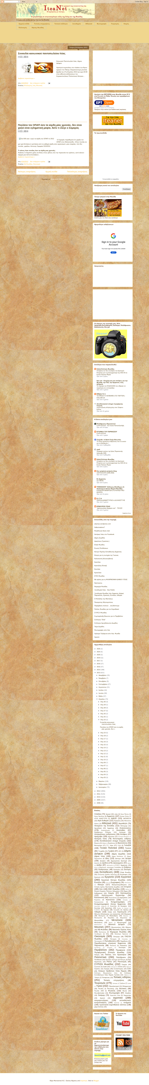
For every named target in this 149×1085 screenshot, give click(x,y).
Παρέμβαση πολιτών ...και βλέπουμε (106, 606)
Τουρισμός (115, 24)
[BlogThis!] (21, 57)
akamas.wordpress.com (102, 524)
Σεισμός (124, 964)
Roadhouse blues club (102, 531)
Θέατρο (101, 885)
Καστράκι (125, 900)
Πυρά (115, 959)
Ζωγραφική (115, 882)
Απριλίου (102, 699)
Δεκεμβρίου (103, 675)
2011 (98, 794)
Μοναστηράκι (121, 922)
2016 (99, 664)
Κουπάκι (97, 569)
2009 (99, 800)
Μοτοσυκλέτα (97, 924)
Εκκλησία (116, 869)
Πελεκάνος (123, 945)
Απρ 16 (103, 742)
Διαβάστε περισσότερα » (26, 78)
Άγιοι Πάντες (125, 814)
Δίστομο (118, 858)
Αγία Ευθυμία (103, 821)
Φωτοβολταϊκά (99, 993)
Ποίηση (96, 955)
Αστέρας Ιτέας (100, 839)
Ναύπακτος (98, 583)
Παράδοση (124, 941)
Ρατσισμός (122, 962)
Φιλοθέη (100, 988)
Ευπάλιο (97, 882)
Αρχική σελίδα (24, 24)
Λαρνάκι (106, 910)
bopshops (84, 1080)
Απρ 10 (103, 759)
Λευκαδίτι (117, 910)
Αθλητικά (88, 24)
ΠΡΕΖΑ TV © (101, 394)
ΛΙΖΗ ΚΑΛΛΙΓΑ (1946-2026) (105, 473)
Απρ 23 (103, 733)
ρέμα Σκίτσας (98, 1007)
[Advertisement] (56, 38)
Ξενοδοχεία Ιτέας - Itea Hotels (104, 590)
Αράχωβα (98, 836)
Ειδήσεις (127, 867)
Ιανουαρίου (103, 787)
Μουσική (39, 85)
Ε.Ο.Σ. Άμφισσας (121, 865)
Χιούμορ (101, 995)
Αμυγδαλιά (98, 828)
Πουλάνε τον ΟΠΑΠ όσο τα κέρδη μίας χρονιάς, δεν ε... (111, 728)
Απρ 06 (103, 768)
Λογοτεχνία (121, 912)
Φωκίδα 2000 (99, 991)
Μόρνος (128, 927)
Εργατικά (126, 876)
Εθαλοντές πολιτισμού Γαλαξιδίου (110, 867)
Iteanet (108, 814)
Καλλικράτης (126, 893)
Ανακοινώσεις (125, 828)
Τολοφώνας (106, 977)
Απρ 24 (103, 720)
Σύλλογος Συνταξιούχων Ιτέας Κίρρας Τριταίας (112, 974)
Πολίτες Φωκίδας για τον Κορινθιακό (106, 609)
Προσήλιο (108, 959)
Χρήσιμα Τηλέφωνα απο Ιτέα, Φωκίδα (107, 633)
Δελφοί (128, 858)
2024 (99, 652)
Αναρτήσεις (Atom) (57, 179)
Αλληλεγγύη (28, 85)
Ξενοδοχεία (76, 24)
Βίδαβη (104, 843)
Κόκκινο (126, 908)
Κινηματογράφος (118, 902)
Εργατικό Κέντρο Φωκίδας (113, 880)
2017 (99, 661)
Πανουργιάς (98, 941)
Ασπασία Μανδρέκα (123, 836)
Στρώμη (106, 969)
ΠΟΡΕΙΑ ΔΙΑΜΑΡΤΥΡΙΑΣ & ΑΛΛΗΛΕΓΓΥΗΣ (111, 500)
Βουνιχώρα (98, 845)
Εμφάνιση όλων (127, 513)
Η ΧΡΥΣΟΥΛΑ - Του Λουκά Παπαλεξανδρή (110, 425)
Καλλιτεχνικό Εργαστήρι (113, 895)
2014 (99, 670)
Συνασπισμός (118, 969)
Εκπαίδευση (106, 872)
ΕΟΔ (95, 867)
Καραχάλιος (124, 897)
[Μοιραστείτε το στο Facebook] (25, 57)
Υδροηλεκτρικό (114, 986)
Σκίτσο (120, 966)
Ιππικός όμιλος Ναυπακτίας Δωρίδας (107, 887)
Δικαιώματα (118, 863)
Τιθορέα (96, 977)
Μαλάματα (101, 916)
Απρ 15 (103, 744)
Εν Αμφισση (101, 479)
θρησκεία (116, 1002)
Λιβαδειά (125, 910)
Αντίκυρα (122, 832)
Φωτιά (124, 991)
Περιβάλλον (100, 949)
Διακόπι (96, 863)
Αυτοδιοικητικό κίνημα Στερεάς (113, 841)
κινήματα (127, 1003)
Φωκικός (111, 991)
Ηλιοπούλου (127, 882)
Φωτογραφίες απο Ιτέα (102, 630)
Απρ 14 (103, 747)
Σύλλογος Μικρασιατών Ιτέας (105, 973)
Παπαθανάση (110, 941)
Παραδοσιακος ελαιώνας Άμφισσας (110, 943)
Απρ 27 (103, 711)
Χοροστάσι (127, 995)
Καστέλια (97, 562)
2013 (99, 672)
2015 (99, 667)
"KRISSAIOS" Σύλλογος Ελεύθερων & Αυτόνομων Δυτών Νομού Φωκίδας (110, 488)
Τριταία (129, 983)
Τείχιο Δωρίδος (99, 626)
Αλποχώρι (123, 826)
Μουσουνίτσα (116, 927)
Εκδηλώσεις (103, 869)
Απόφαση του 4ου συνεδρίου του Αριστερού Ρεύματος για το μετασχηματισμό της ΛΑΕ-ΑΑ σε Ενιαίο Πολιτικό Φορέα (112, 372)
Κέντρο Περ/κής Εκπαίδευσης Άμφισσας (108, 552)
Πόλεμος (122, 959)
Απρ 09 (103, 762)
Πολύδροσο (121, 957)
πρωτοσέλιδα (107, 179)
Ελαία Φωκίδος (99, 545)
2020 (99, 655)
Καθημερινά (98, 893)
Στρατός (97, 969)
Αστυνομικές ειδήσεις (122, 839)
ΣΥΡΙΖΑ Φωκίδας (104, 964)
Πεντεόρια (122, 947)
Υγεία (99, 986)
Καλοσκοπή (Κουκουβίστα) (103, 558)
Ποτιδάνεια (98, 959)
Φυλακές (123, 989)
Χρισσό (96, 637)
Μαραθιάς (111, 918)
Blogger (96, 1080)
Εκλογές (127, 869)
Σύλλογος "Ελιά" (99, 620)
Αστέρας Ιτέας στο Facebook (104, 534)
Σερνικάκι (97, 966)
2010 (99, 797)
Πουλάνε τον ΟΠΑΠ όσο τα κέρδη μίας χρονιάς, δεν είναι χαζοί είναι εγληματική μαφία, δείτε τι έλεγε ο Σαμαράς (50, 126)
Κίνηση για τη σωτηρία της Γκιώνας (106, 555)
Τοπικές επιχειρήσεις (42, 24)
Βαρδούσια (111, 843)
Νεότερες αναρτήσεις (27, 172)
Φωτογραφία (101, 24)
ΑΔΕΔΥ (114, 818)
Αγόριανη (117, 821)
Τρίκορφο (114, 983)
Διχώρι (129, 863)
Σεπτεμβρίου (103, 684)
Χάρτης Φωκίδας (38, 27)
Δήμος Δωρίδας (99, 538)
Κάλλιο (127, 889)
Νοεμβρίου (102, 678)
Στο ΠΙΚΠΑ (100, 481)
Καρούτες (97, 900)
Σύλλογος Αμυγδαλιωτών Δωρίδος (106, 623)
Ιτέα (34, 85)
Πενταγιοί (109, 947)
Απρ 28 (103, 708)
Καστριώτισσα (98, 902)
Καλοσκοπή (99, 897)
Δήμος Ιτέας (99, 856)
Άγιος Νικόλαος (99, 816)
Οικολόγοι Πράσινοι (121, 934)
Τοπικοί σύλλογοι (61, 24)
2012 (99, 791)
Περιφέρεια (120, 950)
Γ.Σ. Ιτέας (109, 845)
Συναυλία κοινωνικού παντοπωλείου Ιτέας (41, 53)
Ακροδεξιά (122, 823)
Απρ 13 (103, 750)
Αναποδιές (120, 830)
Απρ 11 (103, 756)
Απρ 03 (103, 777)
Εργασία (109, 876)
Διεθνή (105, 863)
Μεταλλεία (117, 920)
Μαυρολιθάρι (98, 920)
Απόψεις (123, 834)
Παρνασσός (99, 945)
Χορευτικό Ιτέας (115, 995)
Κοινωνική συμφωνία (100, 906)
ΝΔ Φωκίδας (28, 164)
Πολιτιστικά (100, 957)
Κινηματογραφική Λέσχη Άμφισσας (110, 904)
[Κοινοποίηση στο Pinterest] (27, 57)
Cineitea (97, 814)
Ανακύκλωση (105, 830)
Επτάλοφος (124, 874)
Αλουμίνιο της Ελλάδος (104, 826)
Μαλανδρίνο (114, 916)
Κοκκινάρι (113, 906)
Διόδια (99, 865)
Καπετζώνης (113, 897)
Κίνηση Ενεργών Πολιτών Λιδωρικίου (107, 891)
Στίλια (127, 966)
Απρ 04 (103, 774)
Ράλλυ (109, 962)
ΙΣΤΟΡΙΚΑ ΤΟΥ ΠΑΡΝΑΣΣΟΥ (107, 432)
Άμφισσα (110, 816)
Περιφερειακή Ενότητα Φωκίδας (109, 952)
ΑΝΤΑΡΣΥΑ (127, 818)
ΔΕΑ (119, 851)
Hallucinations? (99, 527)
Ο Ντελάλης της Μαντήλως (103, 599)
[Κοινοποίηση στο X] (23, 57)
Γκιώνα (128, 848)
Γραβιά (111, 851)
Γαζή (119, 845)
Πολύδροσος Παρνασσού (106, 424)
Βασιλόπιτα (122, 843)
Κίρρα (126, 891)
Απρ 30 (103, 702)
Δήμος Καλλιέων (117, 856)
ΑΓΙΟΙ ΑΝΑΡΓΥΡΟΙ (100, 818)
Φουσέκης (110, 988)
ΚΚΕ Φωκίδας (114, 889)
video (116, 814)
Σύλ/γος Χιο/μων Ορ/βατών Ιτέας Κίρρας (112, 970)
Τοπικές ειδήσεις (122, 977)
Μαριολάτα (123, 918)
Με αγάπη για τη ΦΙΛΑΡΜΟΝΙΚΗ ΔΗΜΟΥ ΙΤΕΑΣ (110, 579)
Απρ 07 (103, 765)
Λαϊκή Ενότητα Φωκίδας (105, 369)
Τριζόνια (122, 983)
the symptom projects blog (107, 471)
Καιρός (126, 24)
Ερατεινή (97, 877)
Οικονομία (36, 164)
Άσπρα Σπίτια (124, 816)
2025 (99, 649)
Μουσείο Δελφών (116, 924)
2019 (99, 658)
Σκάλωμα (113, 966)
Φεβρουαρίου (103, 784)
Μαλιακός (125, 915)
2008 (99, 803)
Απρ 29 (103, 705)
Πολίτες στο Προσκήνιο (115, 955)
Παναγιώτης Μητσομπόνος (103, 602)
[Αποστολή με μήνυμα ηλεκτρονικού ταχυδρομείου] (19, 57)
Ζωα (107, 882)
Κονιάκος (124, 906)
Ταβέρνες (126, 975)
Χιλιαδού (128, 993)
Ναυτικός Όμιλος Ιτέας (121, 930)
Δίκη (107, 858)
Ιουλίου (101, 690)
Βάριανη (97, 843)
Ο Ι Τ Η (99, 498)
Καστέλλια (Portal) (100, 565)
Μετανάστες (98, 922)
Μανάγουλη (98, 918)
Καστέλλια (110, 900)
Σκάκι (105, 966)
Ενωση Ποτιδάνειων (101, 548)
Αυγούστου (103, 687)
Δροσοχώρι (110, 865)
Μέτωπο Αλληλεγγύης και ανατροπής (107, 914)
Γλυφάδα (101, 851)
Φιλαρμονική (126, 986)
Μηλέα (110, 922)
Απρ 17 (103, 739)
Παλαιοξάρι (125, 939)
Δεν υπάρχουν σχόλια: (38, 83)
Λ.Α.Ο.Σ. (97, 910)
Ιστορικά (127, 887)
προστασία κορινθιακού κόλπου (112, 1005)
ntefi (98, 449)
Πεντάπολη (97, 947)
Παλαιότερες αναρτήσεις (77, 172)
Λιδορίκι (97, 912)
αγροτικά (118, 997)
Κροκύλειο (97, 572)
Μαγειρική (127, 914)
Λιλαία (110, 912)
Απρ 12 (103, 753)
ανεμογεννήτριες (101, 1000)
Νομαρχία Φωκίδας (100, 586)
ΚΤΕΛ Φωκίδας (99, 576)
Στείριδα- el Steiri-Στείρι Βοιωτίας (109, 440)
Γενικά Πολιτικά (108, 847)
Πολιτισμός (23, 27)
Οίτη (107, 934)
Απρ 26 (103, 714)
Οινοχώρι (116, 936)
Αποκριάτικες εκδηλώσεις (105, 834)
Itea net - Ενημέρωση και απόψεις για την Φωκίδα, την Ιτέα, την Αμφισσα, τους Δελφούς (112, 382)
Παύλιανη (113, 945)
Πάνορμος (113, 939)
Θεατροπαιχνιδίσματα (119, 885)
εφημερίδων (116, 179)
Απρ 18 (103, 736)
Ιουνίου (101, 693)
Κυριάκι (119, 908)
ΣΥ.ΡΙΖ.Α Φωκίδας (100, 613)
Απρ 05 (103, 771)
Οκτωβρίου (103, 681)
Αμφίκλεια (110, 828)
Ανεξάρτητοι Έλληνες (102, 832)
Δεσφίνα (102, 861)
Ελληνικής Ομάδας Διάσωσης (107, 874)
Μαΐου (101, 696)
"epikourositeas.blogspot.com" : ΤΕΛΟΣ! (109, 508)
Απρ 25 (103, 717)
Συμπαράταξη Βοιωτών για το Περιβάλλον (108, 616)
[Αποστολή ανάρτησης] (48, 83)
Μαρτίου (102, 781)
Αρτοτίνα (111, 836)
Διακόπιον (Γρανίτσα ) (101, 541)
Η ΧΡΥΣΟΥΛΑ (101, 433)
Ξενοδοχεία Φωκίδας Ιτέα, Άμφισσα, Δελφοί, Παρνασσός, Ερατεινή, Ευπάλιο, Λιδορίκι (109, 594)
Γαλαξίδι (127, 845)
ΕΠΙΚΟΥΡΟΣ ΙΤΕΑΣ (103, 506)
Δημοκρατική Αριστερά (119, 861)
